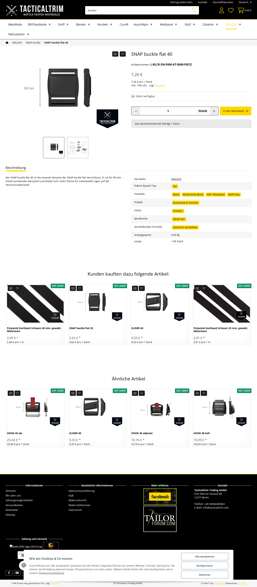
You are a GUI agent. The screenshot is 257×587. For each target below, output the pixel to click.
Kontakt (202, 2)
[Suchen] (194, 10)
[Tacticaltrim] (35, 10)
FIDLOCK (231, 24)
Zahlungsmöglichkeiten (19, 500)
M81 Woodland (216, 194)
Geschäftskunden (223, 2)
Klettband (166, 24)
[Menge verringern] (135, 111)
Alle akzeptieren (204, 556)
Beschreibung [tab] (16, 167)
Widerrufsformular (80, 505)
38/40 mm (179, 219)
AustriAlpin (141, 24)
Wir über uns (13, 495)
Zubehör (208, 24)
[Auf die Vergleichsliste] (115, 54)
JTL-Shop (241, 583)
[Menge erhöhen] (214, 111)
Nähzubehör (16, 34)
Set (175, 186)
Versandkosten (14, 505)
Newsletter (12, 510)
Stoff (61, 24)
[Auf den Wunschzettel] (123, 54)
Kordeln (103, 24)
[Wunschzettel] (230, 10)
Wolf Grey (234, 194)
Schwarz (178, 211)
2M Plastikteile (37, 24)
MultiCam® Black (193, 194)
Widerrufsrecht (77, 500)
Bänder (81, 24)
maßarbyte (219, 583)
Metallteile (15, 24)
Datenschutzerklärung (82, 490)
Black (176, 194)
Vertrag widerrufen (181, 2)
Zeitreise (11, 490)
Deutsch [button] (243, 2)
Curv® (124, 24)
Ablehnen (204, 574)
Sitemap (10, 514)
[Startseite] (7, 42)
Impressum (75, 510)
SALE (188, 24)
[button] (221, 10)
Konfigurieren (205, 565)
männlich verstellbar (185, 227)
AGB (71, 495)
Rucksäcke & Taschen (185, 202)
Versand (160, 85)
